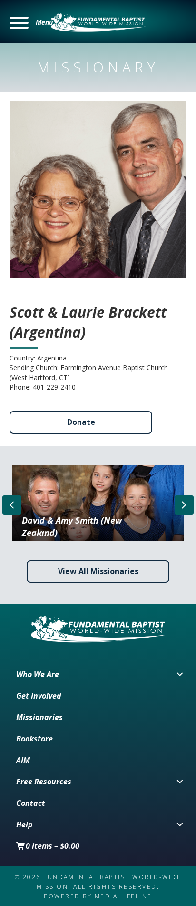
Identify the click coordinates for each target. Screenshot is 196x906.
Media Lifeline (123, 896)
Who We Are (37, 674)
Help (24, 824)
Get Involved (38, 695)
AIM (23, 760)
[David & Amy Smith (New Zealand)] (98, 503)
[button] (31, 22)
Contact (30, 803)
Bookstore (34, 738)
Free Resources (43, 781)
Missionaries (39, 717)
